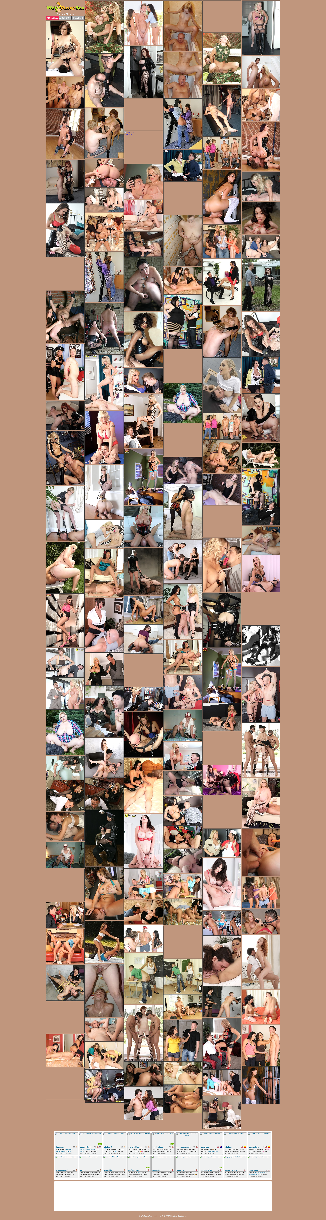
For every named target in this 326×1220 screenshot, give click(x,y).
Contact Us (182, 1216)
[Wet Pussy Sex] (65, 7)
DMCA (173, 1216)
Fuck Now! (78, 18)
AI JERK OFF (65, 18)
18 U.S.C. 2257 (164, 1216)
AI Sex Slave (52, 18)
